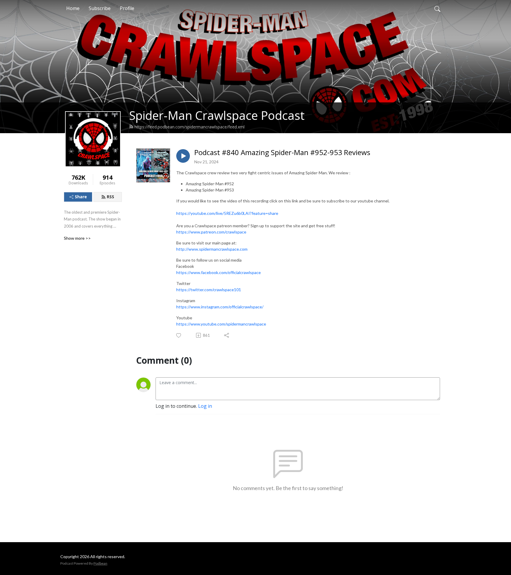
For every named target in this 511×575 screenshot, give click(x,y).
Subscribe (100, 8)
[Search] (437, 8)
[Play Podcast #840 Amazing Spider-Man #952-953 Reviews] (183, 156)
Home (73, 8)
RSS (110, 196)
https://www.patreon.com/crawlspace (211, 231)
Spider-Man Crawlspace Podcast (217, 115)
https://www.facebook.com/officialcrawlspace (218, 272)
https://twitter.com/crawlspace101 (208, 289)
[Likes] (179, 335)
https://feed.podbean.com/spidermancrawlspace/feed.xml (190, 127)
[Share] (227, 335)
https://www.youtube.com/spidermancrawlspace (221, 323)
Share (81, 196)
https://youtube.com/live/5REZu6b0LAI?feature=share (227, 213)
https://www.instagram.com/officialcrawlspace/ (219, 306)
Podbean (100, 563)
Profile (127, 8)
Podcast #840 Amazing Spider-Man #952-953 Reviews (282, 152)
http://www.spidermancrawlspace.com (212, 249)
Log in (205, 406)
